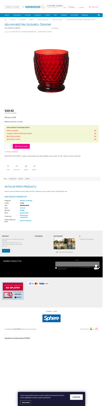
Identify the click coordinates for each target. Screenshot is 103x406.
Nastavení (25, 402)
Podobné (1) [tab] (12, 179)
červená (22, 208)
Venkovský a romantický (24, 216)
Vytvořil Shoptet (84, 329)
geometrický (24, 213)
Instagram (49, 311)
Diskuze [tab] (20, 179)
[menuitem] (7, 15)
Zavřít (23, 162)
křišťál (22, 210)
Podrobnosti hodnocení (29, 32)
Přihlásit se (77, 273)
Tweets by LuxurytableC (86, 239)
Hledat (23, 6)
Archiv (6, 251)
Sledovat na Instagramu (66, 252)
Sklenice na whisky (26, 201)
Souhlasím (76, 397)
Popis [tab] (5, 179)
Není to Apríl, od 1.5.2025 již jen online (13, 239)
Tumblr (55, 311)
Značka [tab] (27, 179)
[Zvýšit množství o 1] (12, 145)
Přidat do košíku (23, 146)
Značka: (45, 32)
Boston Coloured (25, 221)
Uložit (17, 163)
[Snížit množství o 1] (12, 147)
